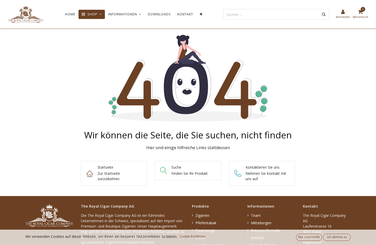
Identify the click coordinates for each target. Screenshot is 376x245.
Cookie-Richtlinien (192, 236)
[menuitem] (70, 14)
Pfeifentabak (205, 222)
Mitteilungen (261, 222)
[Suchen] (324, 14)
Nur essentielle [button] (309, 237)
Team (256, 215)
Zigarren (202, 215)
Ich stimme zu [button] (337, 237)
